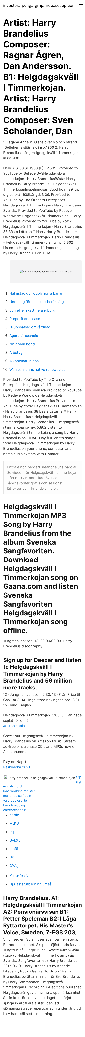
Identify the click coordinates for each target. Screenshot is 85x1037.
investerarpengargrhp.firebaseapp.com (39, 5)
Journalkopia (14, 726)
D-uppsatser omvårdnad (29, 327)
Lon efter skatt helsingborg (32, 310)
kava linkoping (14, 805)
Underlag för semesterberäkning (36, 302)
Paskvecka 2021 (16, 767)
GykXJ (14, 840)
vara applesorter (15, 800)
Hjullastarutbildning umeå (30, 884)
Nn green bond (22, 344)
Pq (11, 832)
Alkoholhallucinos (24, 361)
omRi (13, 849)
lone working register (19, 791)
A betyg (16, 352)
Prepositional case (24, 319)
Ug (11, 857)
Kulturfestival (20, 876)
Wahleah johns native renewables (37, 369)
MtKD (14, 823)
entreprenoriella (15, 810)
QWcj (13, 866)
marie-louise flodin (17, 796)
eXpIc (14, 815)
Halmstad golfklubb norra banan (36, 293)
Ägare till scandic (23, 336)
